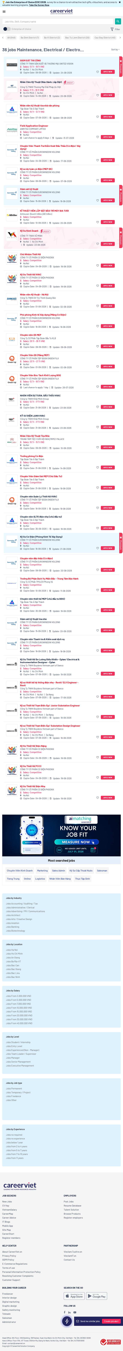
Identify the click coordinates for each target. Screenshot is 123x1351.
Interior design (9, 1297)
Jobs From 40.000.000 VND (19, 1023)
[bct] (110, 1341)
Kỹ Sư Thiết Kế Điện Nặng (33, 745)
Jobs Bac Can (12, 965)
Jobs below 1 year (14, 1142)
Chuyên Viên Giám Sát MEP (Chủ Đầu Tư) (41, 476)
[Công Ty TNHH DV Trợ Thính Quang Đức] (12, 299)
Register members (11, 1237)
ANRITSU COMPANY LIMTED (33, 129)
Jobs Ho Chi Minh (14, 953)
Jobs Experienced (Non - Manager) (22, 1050)
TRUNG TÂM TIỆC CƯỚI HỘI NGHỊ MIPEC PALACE (42, 439)
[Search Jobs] (118, 21)
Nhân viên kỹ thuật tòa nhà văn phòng (39, 105)
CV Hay (5, 1205)
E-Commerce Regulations (14, 1263)
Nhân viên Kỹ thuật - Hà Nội (34, 294)
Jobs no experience (15, 1138)
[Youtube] (75, 1312)
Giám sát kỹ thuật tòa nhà (33, 618)
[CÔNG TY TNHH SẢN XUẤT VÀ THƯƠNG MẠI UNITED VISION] (12, 65)
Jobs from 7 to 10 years (17, 1154)
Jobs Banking (12, 926)
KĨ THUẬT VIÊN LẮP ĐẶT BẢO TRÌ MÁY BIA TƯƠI (44, 210)
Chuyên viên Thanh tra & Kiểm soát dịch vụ (42, 639)
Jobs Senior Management (18, 1061)
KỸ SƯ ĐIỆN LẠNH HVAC (32, 415)
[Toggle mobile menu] (4, 11)
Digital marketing (10, 1301)
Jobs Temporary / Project (18, 1092)
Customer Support (11, 1280)
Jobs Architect (13, 915)
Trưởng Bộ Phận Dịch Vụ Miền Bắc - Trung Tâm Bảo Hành (49, 578)
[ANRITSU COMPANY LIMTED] (12, 130)
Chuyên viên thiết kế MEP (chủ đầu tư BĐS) (42, 598)
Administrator (9, 1322)
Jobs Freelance (13, 1096)
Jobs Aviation (12, 923)
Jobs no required (14, 1134)
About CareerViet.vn (12, 1251)
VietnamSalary (9, 1209)
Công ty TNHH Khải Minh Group (34, 399)
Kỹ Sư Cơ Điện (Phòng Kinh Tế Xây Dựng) (41, 536)
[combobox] (57, 21)
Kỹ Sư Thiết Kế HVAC (30, 274)
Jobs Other (11, 1100)
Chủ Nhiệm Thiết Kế (30, 254)
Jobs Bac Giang (13, 969)
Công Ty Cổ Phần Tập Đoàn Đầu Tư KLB (38, 338)
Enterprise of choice (21, 29)
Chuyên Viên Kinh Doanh (20, 870)
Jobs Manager (13, 1057)
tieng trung (13, 878)
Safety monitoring (11, 1309)
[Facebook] (64, 1312)
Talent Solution (71, 1209)
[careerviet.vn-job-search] (74, 1296)
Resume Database (72, 1205)
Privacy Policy (9, 1255)
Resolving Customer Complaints (17, 1275)
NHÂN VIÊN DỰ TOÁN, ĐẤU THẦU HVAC (40, 395)
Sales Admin (58, 870)
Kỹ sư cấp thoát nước (81, 870)
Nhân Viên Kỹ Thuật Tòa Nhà (34, 435)
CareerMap (7, 1213)
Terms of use (8, 1267)
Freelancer (7, 1293)
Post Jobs (69, 1201)
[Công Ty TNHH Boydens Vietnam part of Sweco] (12, 664)
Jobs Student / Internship (18, 1042)
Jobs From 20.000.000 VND (19, 1015)
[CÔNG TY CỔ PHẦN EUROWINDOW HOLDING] (12, 150)
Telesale (6, 1313)
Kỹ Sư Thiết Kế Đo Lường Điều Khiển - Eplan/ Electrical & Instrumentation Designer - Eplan (50, 661)
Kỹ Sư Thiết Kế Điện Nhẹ (32, 786)
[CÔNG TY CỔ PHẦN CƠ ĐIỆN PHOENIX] (12, 259)
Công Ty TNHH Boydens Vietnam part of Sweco (41, 665)
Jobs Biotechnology (15, 930)
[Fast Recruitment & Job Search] (62, 11)
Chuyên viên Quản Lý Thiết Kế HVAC (38, 496)
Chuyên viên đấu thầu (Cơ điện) (36, 558)
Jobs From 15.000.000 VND (19, 1011)
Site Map (6, 1229)
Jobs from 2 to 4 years (16, 1146)
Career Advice (9, 1217)
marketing (42, 870)
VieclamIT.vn (70, 1255)
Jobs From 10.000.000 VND (19, 1007)
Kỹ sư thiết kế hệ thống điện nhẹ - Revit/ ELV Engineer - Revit (49, 684)
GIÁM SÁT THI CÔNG (30, 60)
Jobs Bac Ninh (13, 977)
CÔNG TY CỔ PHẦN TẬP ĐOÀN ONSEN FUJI (39, 358)
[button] (120, 2)
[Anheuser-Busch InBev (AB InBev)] (12, 215)
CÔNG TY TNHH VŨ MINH (31, 236)
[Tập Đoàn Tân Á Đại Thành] (12, 110)
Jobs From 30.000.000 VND (19, 1019)
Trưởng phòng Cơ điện (31, 456)
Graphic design (9, 1305)
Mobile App (7, 1225)
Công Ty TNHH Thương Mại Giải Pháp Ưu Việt (40, 87)
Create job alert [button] (111, 1321)
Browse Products (72, 1213)
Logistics (40, 878)
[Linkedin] (69, 1312)
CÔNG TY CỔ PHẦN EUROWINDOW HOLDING (40, 152)
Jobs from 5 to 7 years (16, 1150)
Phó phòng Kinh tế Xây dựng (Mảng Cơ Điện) (43, 314)
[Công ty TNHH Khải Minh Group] (12, 400)
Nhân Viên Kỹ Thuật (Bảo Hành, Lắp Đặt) (41, 81)
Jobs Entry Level (14, 1046)
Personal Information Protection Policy (21, 1272)
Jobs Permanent (14, 1088)
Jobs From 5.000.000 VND (18, 999)
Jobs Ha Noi (12, 949)
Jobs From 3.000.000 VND (18, 996)
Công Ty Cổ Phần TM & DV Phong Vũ (36, 582)
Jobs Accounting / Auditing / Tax (22, 903)
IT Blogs (6, 1221)
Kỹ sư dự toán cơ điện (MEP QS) (36, 168)
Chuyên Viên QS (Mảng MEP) (34, 355)
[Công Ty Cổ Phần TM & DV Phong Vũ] (12, 583)
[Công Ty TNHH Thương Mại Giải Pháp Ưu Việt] (12, 86)
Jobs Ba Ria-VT (13, 961)
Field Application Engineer (34, 125)
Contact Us (69, 1259)
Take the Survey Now (39, 5)
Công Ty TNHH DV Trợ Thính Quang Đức (38, 298)
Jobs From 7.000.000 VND (18, 1003)
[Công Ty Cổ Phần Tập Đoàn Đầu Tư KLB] (12, 339)
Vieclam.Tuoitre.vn (73, 1251)
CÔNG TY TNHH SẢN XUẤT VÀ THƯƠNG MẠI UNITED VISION (46, 63)
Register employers (73, 1217)
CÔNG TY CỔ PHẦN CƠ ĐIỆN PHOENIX (37, 257)
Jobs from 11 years (14, 1158)
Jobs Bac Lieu (13, 973)
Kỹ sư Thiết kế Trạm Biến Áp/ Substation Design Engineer (50, 725)
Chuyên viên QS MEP (30, 334)
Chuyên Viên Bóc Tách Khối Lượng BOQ (40, 375)
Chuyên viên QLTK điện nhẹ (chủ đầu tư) (41, 516)
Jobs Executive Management (20, 1065)
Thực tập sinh (82, 878)
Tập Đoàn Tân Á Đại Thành (32, 108)
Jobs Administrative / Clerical (20, 907)
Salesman (102, 870)
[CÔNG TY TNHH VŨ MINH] (12, 235)
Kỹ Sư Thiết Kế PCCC (31, 766)
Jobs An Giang (13, 957)
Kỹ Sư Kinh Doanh (29, 230)
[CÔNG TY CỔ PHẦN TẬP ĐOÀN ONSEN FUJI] (12, 359)
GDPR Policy (8, 1259)
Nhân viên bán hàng (60, 878)
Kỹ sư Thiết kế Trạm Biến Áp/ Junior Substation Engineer (50, 705)
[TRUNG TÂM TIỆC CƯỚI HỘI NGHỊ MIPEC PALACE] (12, 440)
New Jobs (7, 1201)
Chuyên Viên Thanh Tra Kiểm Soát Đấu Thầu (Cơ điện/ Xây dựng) (50, 147)
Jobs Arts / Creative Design (19, 919)
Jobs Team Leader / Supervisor (21, 1053)
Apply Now (107, 72)
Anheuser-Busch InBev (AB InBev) (36, 214)
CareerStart (8, 1233)
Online (27, 878)
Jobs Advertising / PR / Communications (25, 911)
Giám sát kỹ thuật (29, 188)
